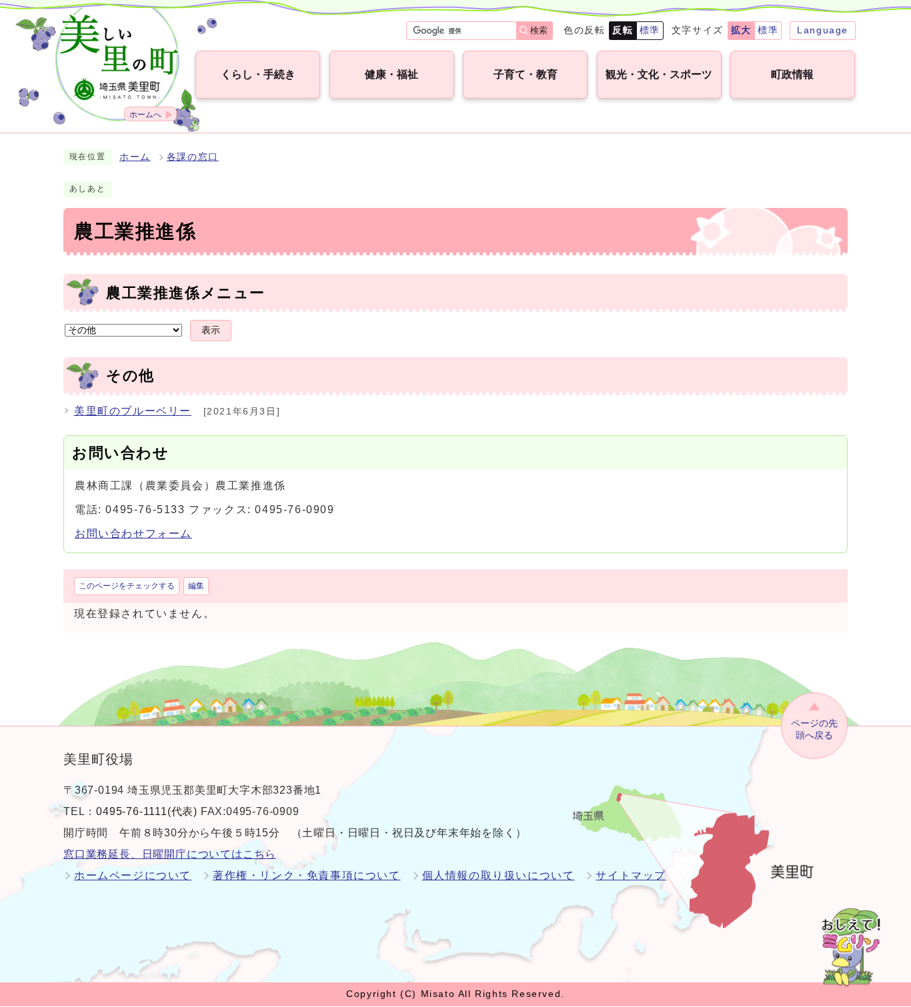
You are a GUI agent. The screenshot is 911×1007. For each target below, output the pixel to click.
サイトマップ (631, 875)
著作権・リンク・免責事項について (307, 875)
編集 (196, 585)
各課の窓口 (193, 157)
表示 (210, 330)
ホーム (135, 157)
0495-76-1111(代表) (146, 811)
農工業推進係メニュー (185, 293)
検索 (539, 30)
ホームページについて (132, 875)
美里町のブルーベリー (132, 411)
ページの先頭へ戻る (814, 729)
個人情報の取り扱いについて (498, 875)
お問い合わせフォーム (133, 533)
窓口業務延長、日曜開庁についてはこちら (169, 854)
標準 (650, 30)
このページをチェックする (127, 585)
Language (822, 30)
